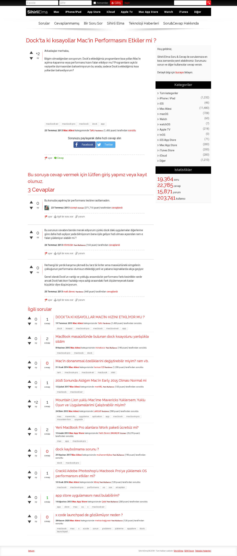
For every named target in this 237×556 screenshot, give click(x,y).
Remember (102, 3)
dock (94, 124)
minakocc (100, 348)
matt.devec (69, 291)
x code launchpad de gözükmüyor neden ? (89, 515)
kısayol (69, 328)
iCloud (111, 12)
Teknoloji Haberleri (144, 23)
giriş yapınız (113, 174)
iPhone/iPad (73, 12)
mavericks (70, 416)
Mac (56, 12)
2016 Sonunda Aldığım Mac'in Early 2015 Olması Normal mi (101, 380)
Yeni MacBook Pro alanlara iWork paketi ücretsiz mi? (97, 427)
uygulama (84, 416)
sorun (96, 528)
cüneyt (73, 207)
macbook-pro (68, 124)
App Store (94, 12)
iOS (162, 103)
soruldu (132, 130)
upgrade (78, 419)
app (103, 124)
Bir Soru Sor (93, 23)
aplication (97, 416)
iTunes (183, 12)
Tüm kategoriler (169, 93)
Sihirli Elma (115, 23)
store (66, 507)
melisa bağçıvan (103, 520)
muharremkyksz (104, 455)
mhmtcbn (68, 245)
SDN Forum (189, 551)
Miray (96, 482)
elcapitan (120, 487)
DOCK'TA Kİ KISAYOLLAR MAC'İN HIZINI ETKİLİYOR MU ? (100, 317)
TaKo (92, 130)
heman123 (99, 367)
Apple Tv (127, 12)
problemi (106, 528)
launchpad (62, 531)
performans (93, 487)
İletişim (31, 551)
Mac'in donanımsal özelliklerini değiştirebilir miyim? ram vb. (102, 361)
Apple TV (165, 129)
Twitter (108, 144)
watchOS (165, 124)
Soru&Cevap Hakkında (181, 23)
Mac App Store (148, 12)
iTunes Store (167, 150)
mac (59, 416)
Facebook (87, 144)
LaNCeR (97, 411)
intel (113, 372)
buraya (180, 72)
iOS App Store (168, 139)
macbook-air (52, 124)
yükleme (119, 528)
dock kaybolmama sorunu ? (77, 449)
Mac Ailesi (68, 130)
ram (59, 372)
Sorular (44, 23)
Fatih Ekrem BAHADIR (109, 433)
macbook (84, 124)
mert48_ (98, 387)
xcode (86, 528)
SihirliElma (178, 551)
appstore (131, 528)
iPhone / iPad (167, 98)
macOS (164, 113)
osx (110, 487)
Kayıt (127, 3)
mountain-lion (64, 419)
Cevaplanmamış (66, 23)
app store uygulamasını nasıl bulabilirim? (87, 495)
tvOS (162, 134)
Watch (168, 12)
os (104, 487)
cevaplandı (117, 207)
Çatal (104, 501)
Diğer (197, 12)
